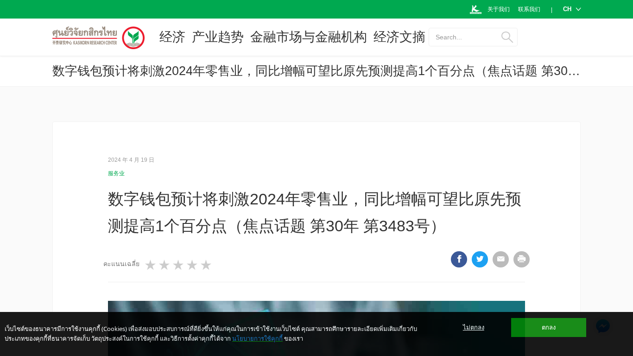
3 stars (179, 265)
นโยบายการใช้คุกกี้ (257, 338)
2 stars (165, 265)
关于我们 (498, 9)
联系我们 (529, 9)
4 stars (193, 265)
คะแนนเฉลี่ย (121, 263)
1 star (151, 265)
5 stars (207, 265)
